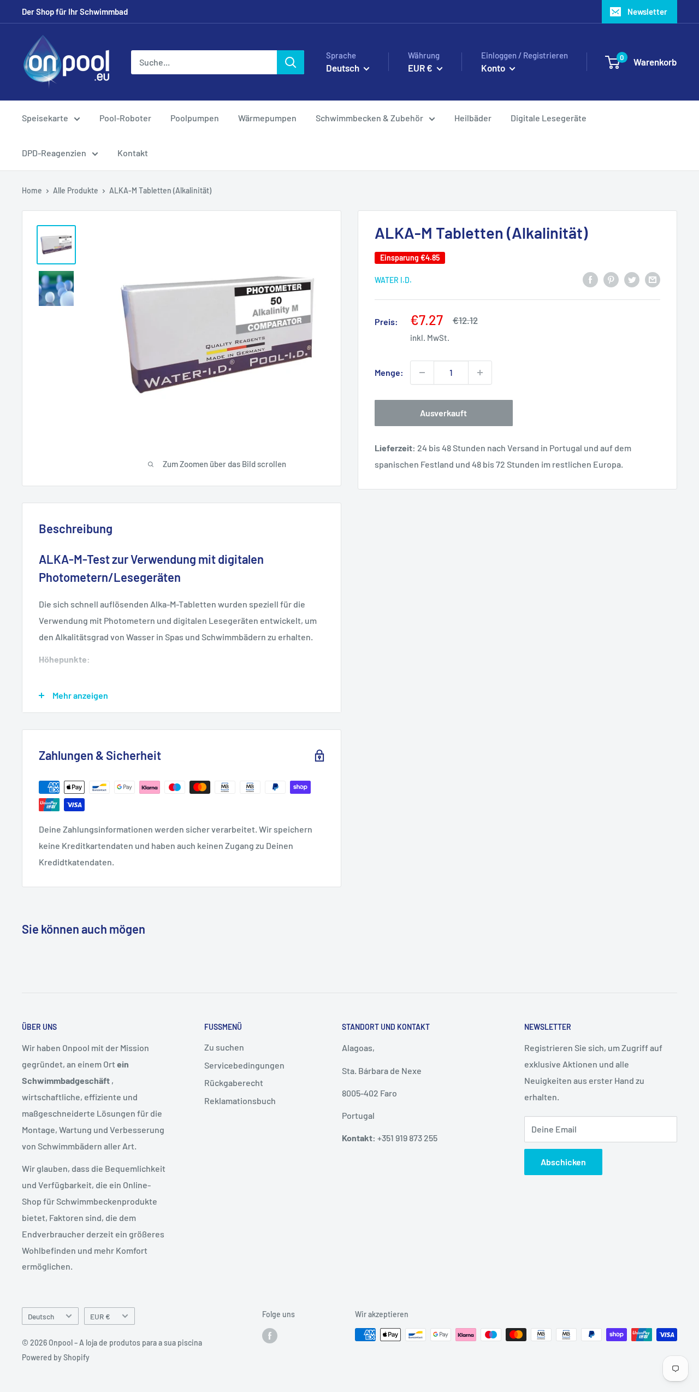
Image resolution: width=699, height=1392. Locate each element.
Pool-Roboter (125, 118)
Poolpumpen (194, 118)
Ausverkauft (443, 413)
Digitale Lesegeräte (549, 118)
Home (32, 190)
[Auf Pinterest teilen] (611, 278)
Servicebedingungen (244, 1065)
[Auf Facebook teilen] (590, 278)
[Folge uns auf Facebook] (269, 1335)
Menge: (389, 372)
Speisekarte (45, 118)
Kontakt (132, 153)
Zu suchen (224, 1047)
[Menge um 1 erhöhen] (480, 372)
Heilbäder (472, 118)
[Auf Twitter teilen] (631, 278)
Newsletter (647, 11)
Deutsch (41, 1316)
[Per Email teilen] (652, 278)
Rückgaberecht (233, 1082)
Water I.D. (393, 280)
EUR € (100, 1316)
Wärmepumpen (267, 118)
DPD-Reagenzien (54, 153)
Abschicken (563, 1162)
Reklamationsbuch (240, 1100)
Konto (494, 67)
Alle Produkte (75, 190)
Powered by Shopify (56, 1357)
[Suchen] (290, 62)
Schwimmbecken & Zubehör (369, 118)
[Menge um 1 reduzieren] (422, 372)
